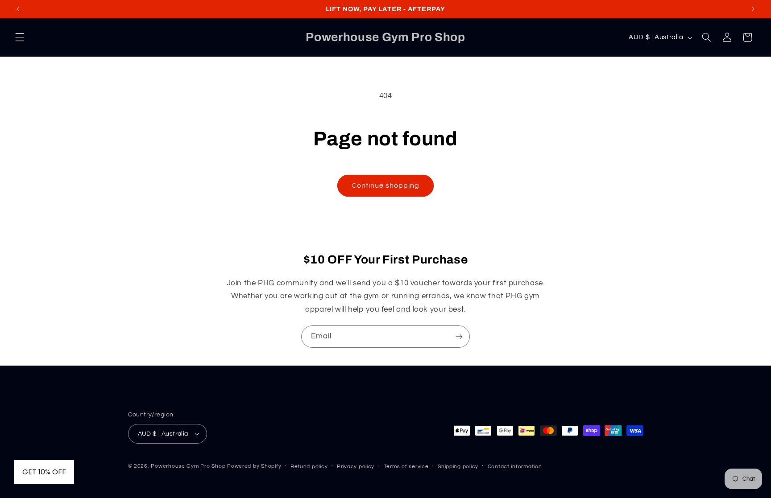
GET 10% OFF (44, 472)
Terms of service (406, 466)
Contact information (515, 466)
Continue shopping (386, 185)
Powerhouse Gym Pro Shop (188, 466)
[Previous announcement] (18, 9)
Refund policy (309, 466)
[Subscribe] (459, 336)
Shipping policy (458, 466)
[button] (19, 37)
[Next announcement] (753, 9)
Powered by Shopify (254, 466)
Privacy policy (355, 466)
